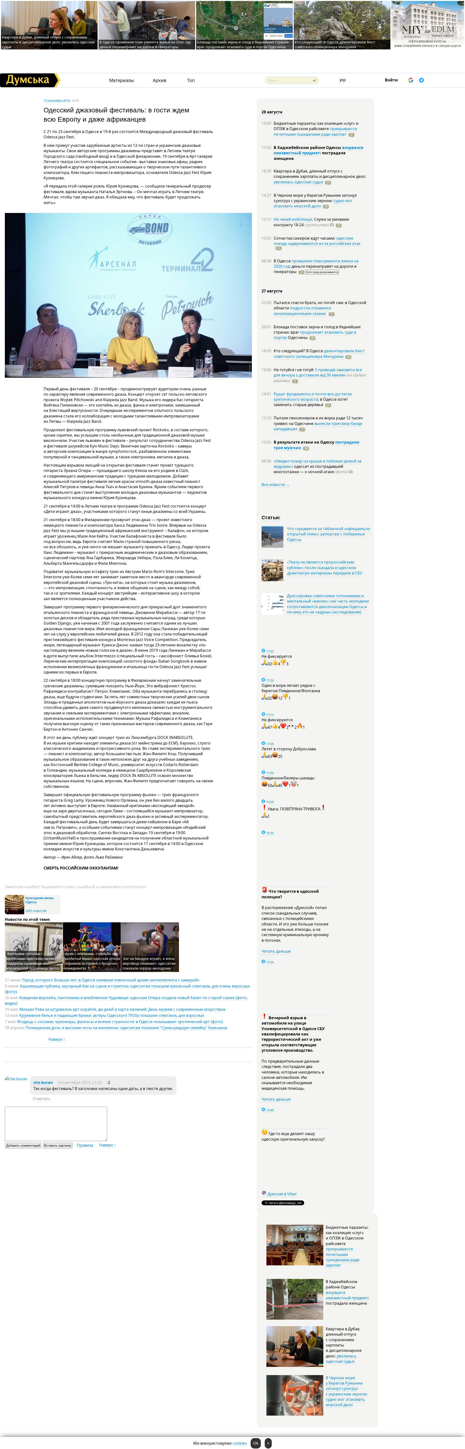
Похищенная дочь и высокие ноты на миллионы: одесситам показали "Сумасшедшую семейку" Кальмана (126, 1027)
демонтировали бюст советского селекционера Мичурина (319, 353)
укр (343, 79)
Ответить (42, 1098)
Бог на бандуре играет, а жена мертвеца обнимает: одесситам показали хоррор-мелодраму (149, 963)
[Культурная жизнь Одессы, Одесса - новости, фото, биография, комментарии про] (14, 913)
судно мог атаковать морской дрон (313, 203)
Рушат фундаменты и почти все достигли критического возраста (313, 396)
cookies (240, 1443)
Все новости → (276, 484)
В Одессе (283, 261)
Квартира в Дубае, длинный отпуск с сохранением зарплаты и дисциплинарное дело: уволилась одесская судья (48, 42)
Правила (85, 1145)
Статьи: (271, 517)
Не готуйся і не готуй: (294, 369)
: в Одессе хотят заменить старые (311, 402)
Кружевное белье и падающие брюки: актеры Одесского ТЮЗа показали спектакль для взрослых (111, 1015)
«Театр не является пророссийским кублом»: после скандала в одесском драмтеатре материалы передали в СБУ (324, 567)
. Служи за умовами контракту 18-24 (311, 222)
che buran (43, 1082)
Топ (191, 80)
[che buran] (16, 1078)
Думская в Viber (282, 1194)
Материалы (121, 80)
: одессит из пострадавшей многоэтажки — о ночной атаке (311, 469)
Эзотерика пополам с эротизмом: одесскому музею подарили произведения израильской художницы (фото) (33, 961)
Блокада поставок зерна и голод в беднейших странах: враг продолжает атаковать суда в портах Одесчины (243, 44)
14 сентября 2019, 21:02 (80, 1082)
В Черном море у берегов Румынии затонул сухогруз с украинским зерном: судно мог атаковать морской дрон (346, 1391)
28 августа (272, 112)
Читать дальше (276, 951)
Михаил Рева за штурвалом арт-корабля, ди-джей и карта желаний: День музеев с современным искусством (122, 1009)
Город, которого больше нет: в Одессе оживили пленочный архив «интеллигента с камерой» (110, 980)
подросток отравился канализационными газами (302, 310)
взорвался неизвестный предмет (318, 150)
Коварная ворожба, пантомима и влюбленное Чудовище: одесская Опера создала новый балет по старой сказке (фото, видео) (126, 1000)
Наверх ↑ (56, 1039)
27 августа (272, 291)
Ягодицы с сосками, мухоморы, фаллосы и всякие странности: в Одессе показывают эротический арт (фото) (120, 1021)
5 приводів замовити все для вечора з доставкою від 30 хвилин (318, 372)
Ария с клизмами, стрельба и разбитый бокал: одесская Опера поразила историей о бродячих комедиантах (92, 961)
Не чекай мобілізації (293, 219)
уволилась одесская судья (298, 182)
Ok (255, 1443)
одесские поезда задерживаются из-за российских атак (317, 240)
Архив (159, 80)
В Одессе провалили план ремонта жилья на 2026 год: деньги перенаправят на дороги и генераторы (145, 44)
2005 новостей (35, 911)
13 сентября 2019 (57, 100)
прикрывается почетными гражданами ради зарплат (315, 131)
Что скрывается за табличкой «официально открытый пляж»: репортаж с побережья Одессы (328, 534)
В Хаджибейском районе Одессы (308, 147)
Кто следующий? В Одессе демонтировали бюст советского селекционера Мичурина (335, 44)
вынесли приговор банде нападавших (318, 426)
